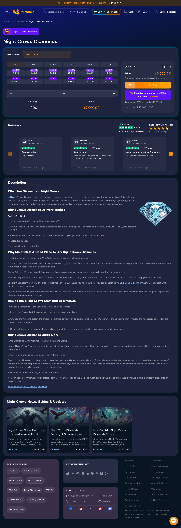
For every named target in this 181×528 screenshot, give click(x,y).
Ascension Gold (16, 509)
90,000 (90, 81)
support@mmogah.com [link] (82, 496)
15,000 (34, 73)
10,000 (16, 73)
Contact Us (156, 460)
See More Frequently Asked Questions (27, 386)
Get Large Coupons (160, 477)
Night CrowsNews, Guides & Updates (36, 401)
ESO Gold (13, 490)
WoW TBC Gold (31, 471)
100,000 (109, 81)
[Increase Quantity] (114, 93)
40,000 (108, 73)
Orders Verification (160, 483)
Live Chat (125, 282)
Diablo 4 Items (15, 500)
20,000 (53, 73)
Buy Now (153, 85)
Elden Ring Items (32, 490)
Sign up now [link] (114, 2)
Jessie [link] (14, 449)
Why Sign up (131, 472)
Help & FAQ (130, 466)
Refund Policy (131, 489)
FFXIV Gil (13, 471)
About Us (129, 460)
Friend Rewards (132, 500)
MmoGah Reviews (159, 466)
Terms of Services (159, 494)
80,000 (71, 81)
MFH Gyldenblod (36, 500)
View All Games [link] (78, 11)
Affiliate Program (159, 500)
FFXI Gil (49, 490)
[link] (16, 12)
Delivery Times (132, 477)
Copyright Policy (159, 489)
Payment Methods (133, 483)
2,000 (34, 64)
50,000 (15, 81)
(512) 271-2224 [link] (78, 501)
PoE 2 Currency (35, 480)
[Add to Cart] (130, 85)
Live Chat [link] (107, 496)
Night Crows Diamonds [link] (40, 21)
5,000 (53, 64)
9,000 (109, 64)
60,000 (34, 81)
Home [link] (6, 21)
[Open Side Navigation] (6, 12)
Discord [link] (107, 501)
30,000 (90, 73)
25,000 (71, 73)
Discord (135, 282)
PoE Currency (15, 480)
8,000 (90, 64)
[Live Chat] (173, 521)
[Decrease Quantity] (10, 93)
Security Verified (132, 506)
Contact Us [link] (73, 490)
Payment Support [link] (77, 464)
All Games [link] (19, 21)
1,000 (15, 64)
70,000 (53, 81)
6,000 (71, 64)
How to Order (157, 472)
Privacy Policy (131, 494)
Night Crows (16, 197)
